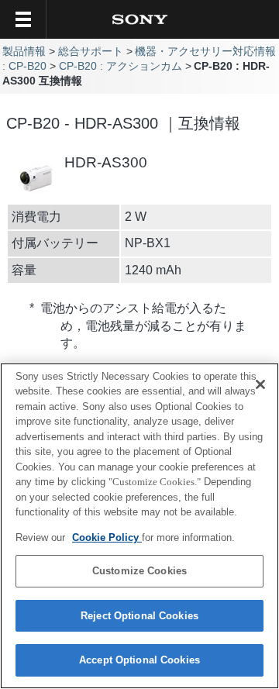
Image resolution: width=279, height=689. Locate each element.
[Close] (260, 384)
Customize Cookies (139, 571)
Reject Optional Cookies (139, 616)
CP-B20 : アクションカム (120, 66)
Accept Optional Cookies (139, 660)
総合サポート (90, 51)
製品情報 (24, 51)
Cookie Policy (107, 537)
